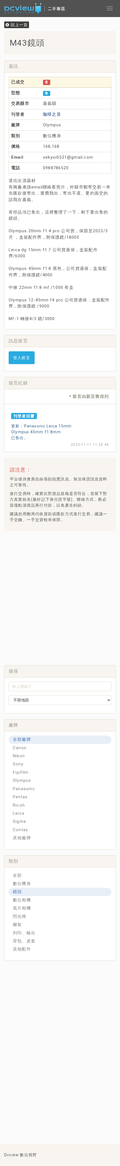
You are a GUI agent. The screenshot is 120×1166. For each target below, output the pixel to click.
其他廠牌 (22, 837)
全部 (17, 875)
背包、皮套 (24, 941)
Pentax (20, 796)
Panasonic (24, 788)
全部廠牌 (22, 739)
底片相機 (22, 908)
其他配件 (22, 949)
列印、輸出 (24, 932)
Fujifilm (21, 772)
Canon (20, 747)
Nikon (19, 755)
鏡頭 (17, 891)
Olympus (22, 780)
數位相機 (22, 900)
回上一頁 (18, 25)
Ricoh (19, 805)
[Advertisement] (60, 597)
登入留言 (21, 357)
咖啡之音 (52, 114)
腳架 (17, 924)
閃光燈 (20, 916)
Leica (18, 813)
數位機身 (22, 883)
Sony (18, 763)
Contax (20, 829)
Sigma (19, 821)
